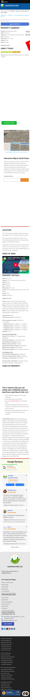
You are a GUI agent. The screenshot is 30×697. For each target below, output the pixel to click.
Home (2, 11)
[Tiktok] (14, 629)
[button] (25, 693)
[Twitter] (5, 629)
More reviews (15, 547)
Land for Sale (7, 11)
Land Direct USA (12, 6)
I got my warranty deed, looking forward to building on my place (13, 516)
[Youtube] (9, 629)
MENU (6, 2)
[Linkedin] (12, 629)
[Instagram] (7, 629)
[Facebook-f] (2, 629)
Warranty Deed (15, 401)
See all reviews (10, 484)
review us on (19, 484)
